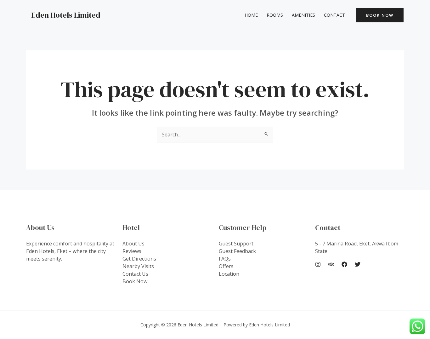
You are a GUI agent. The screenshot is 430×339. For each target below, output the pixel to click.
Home (251, 15)
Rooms (275, 15)
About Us (133, 243)
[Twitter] (357, 264)
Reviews (131, 251)
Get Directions (139, 258)
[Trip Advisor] (331, 264)
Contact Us (135, 273)
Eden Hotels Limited (65, 15)
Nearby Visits (138, 266)
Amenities (303, 15)
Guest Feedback (237, 251)
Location (229, 273)
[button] (380, 15)
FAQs (225, 258)
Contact (334, 15)
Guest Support (236, 243)
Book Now (134, 281)
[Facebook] (344, 264)
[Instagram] (318, 264)
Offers (226, 266)
